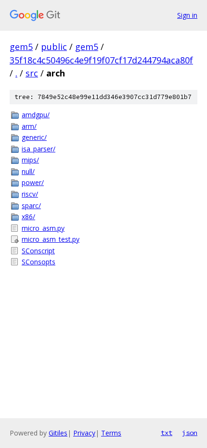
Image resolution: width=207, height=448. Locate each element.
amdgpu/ (36, 114)
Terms (111, 432)
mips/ (30, 159)
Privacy (84, 432)
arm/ (29, 126)
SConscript (38, 250)
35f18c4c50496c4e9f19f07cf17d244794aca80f (101, 60)
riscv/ (30, 194)
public (54, 46)
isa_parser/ (38, 148)
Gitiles (58, 432)
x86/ (28, 216)
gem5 (21, 46)
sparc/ (31, 205)
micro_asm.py (43, 228)
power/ (33, 182)
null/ (28, 171)
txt (166, 432)
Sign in (187, 15)
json (189, 432)
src (32, 73)
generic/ (34, 137)
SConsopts (38, 261)
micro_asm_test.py (50, 239)
